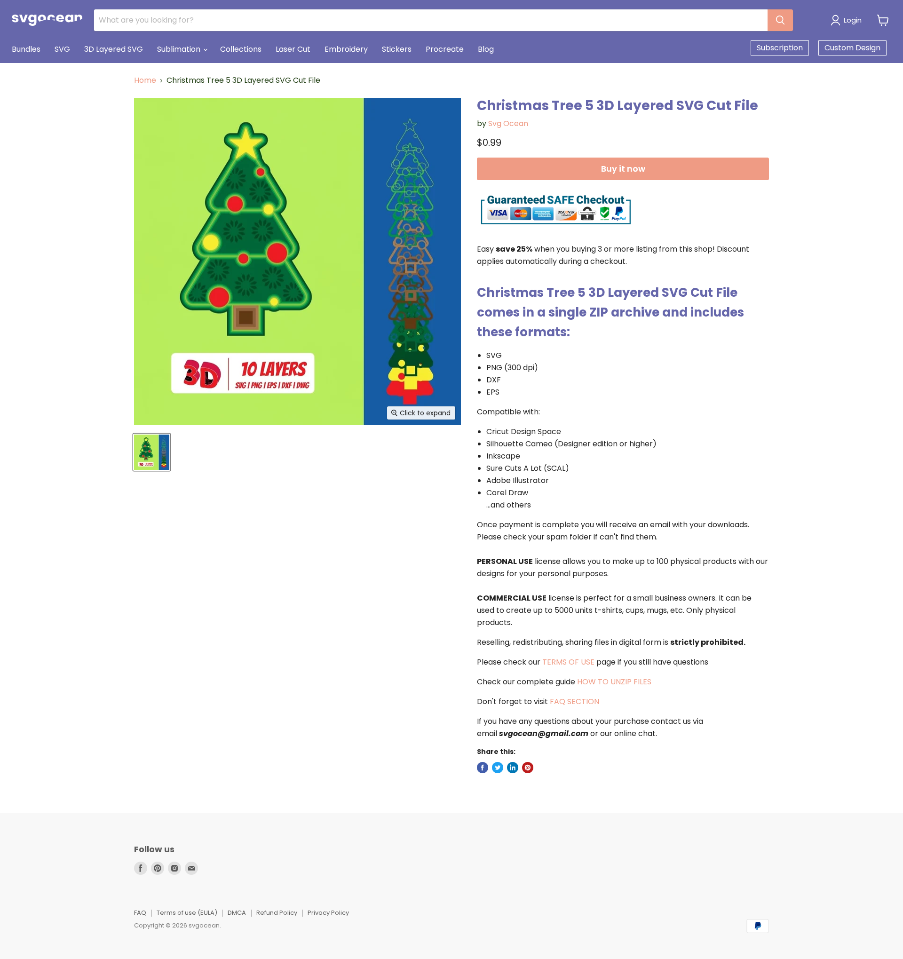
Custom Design (852, 47)
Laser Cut (293, 49)
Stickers (397, 49)
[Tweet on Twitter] (497, 767)
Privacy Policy (328, 912)
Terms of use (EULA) (187, 912)
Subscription (780, 47)
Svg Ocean (508, 123)
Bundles (26, 49)
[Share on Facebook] (482, 767)
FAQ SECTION (574, 701)
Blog (486, 49)
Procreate (445, 49)
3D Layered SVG (113, 49)
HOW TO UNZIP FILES (614, 681)
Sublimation (179, 49)
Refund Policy (276, 912)
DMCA (237, 912)
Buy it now (623, 168)
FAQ (140, 912)
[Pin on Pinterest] (527, 767)
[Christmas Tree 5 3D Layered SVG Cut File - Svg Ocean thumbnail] (151, 452)
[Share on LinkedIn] (512, 767)
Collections (240, 49)
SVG (62, 49)
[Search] (780, 20)
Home (145, 80)
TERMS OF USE (568, 662)
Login (853, 20)
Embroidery (346, 49)
